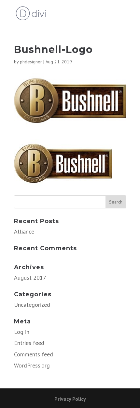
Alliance (24, 231)
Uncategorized (32, 304)
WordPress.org (32, 365)
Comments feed (33, 354)
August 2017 (30, 277)
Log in (21, 331)
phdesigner (31, 62)
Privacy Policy (70, 399)
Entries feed (29, 343)
